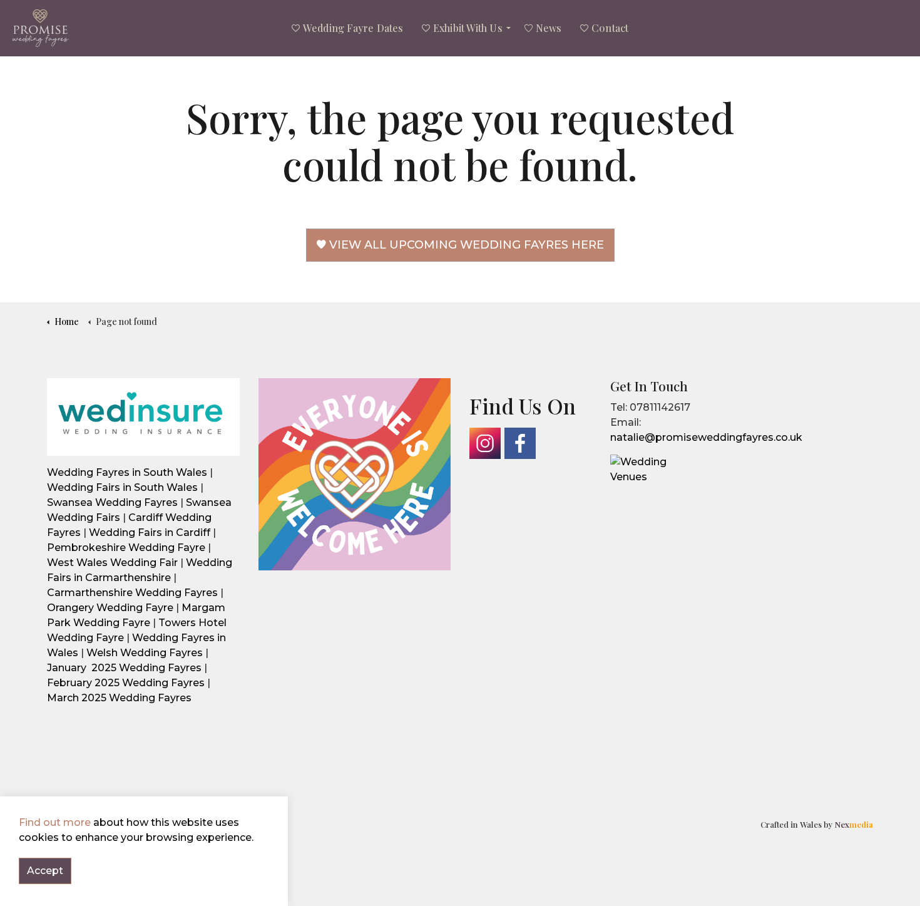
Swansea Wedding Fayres (112, 502)
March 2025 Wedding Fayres (120, 698)
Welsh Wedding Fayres (144, 653)
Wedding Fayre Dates (353, 27)
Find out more (55, 822)
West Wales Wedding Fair (112, 563)
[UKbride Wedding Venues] (641, 469)
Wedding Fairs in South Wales (122, 487)
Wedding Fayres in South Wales (127, 472)
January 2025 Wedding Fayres (124, 668)
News (548, 27)
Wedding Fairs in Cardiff (149, 532)
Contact (609, 27)
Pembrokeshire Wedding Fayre (126, 547)
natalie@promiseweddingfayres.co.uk (706, 437)
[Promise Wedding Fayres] (41, 28)
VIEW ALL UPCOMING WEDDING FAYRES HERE (466, 245)
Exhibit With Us (468, 27)
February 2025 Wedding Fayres (126, 683)
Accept (45, 871)
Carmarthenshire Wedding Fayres (132, 593)
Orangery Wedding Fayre (110, 608)
